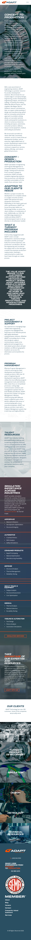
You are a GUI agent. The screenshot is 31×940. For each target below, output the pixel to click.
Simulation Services (10, 511)
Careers (8, 905)
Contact (8, 908)
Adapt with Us (12, 690)
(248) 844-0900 (16, 858)
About (7, 900)
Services (8, 915)
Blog (6, 902)
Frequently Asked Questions (11, 911)
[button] (27, 2)
